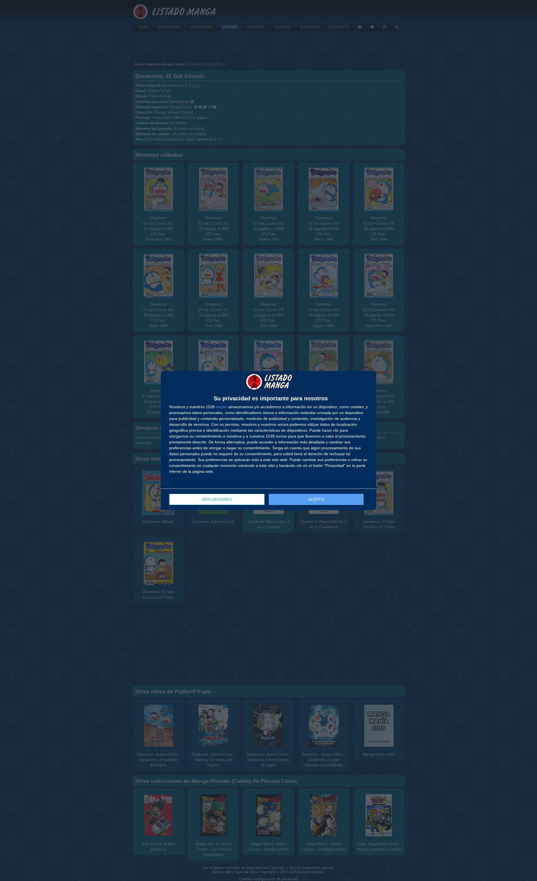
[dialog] (268, 440)
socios (221, 407)
